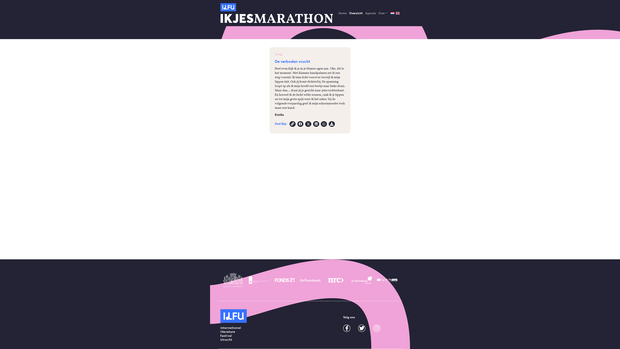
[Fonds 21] (284, 280)
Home (343, 13)
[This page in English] (398, 13)
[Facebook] (346, 329)
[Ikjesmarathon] (228, 7)
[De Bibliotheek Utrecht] (361, 280)
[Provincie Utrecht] (233, 280)
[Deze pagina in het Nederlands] (392, 13)
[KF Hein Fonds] (310, 280)
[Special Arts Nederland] (387, 280)
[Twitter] (361, 329)
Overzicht (356, 13)
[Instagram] (377, 329)
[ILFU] (233, 316)
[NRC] (336, 280)
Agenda (370, 13)
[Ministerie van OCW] (259, 280)
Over (381, 13)
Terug (278, 55)
